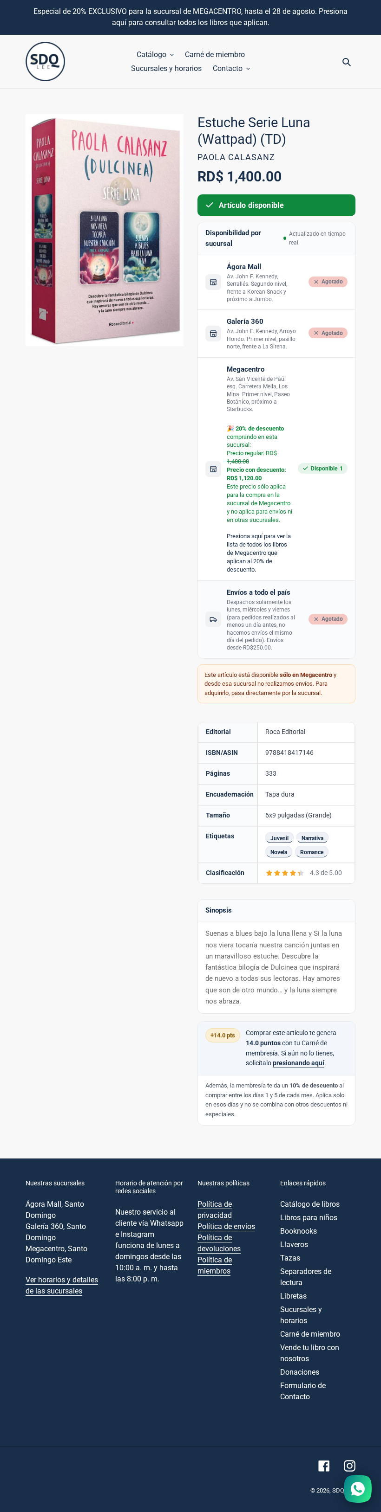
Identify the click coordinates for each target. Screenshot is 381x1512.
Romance (311, 852)
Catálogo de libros (310, 1204)
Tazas (290, 1258)
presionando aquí (298, 1063)
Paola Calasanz (236, 157)
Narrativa (312, 838)
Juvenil (279, 838)
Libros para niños (308, 1217)
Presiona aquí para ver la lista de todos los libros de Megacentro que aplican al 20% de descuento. (259, 553)
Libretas (293, 1296)
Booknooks (298, 1231)
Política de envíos (226, 1226)
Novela (278, 852)
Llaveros (294, 1244)
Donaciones (299, 1372)
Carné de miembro (310, 1334)
